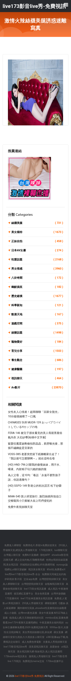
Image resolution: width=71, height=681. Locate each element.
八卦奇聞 (37, 277)
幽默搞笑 (37, 287)
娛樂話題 (37, 332)
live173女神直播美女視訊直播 (37, 598)
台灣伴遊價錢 (58, 593)
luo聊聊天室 (60, 550)
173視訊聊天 (46, 550)
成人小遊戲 (10, 613)
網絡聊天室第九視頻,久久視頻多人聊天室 (35, 634)
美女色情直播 (42, 593)
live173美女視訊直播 (35, 588)
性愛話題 (37, 259)
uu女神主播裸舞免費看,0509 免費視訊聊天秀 (35, 625)
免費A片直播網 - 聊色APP (36, 555)
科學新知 (37, 305)
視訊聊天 (37, 378)
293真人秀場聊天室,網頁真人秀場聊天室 (35, 547)
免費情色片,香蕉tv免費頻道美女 (40, 545)
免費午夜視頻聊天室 (20, 507)
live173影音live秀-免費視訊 (29, 676)
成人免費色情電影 (31, 641)
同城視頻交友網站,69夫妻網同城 (37, 564)
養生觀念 (37, 360)
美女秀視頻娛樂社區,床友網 (37, 632)
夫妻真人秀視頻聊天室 (55, 641)
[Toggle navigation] (66, 4)
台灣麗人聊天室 (12, 555)
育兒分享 (37, 350)
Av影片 (37, 387)
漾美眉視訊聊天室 (38, 646)
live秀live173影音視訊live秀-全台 (22, 574)
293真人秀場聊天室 (32, 603)
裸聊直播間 (51, 603)
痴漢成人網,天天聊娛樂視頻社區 (26, 617)
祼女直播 (58, 632)
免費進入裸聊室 (12, 545)
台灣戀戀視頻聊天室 (50, 579)
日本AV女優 (37, 250)
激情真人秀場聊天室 (39, 656)
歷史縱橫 (37, 296)
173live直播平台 (54, 661)
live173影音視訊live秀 (15, 646)
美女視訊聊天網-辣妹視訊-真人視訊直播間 (39, 651)
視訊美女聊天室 (36, 569)
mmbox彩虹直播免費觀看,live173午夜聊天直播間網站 (35, 620)
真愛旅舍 (54, 646)
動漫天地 (37, 314)
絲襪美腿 (37, 223)
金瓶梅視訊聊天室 (54, 584)
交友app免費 (30, 579)
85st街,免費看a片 (56, 569)
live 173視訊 (14, 661)
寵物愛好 (37, 341)
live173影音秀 (59, 656)
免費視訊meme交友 (33, 661)
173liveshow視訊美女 (15, 656)
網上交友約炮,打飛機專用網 (29, 559)
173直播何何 (12, 598)
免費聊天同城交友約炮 (54, 574)
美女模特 (37, 232)
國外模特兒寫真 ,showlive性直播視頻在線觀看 (42, 608)
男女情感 (37, 268)
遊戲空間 (37, 323)
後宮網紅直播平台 (23, 593)
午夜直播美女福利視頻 (51, 622)
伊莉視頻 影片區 (13, 579)
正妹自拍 (37, 241)
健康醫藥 (37, 369)
